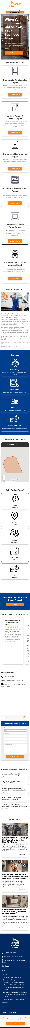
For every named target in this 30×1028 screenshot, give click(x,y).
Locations (5, 1002)
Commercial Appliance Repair (12, 977)
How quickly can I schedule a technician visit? (11, 782)
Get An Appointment (14, 53)
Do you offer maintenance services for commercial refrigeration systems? (14, 806)
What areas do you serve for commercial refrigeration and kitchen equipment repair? (14, 790)
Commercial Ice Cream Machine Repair (14, 988)
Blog (3, 1006)
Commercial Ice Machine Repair (14, 985)
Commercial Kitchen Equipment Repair (15, 992)
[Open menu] (28, 4)
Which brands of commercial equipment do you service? (11, 798)
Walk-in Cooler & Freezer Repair (14, 982)
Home (3, 970)
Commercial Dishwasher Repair (14, 999)
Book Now (15, 604)
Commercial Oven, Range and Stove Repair (15, 996)
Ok (15, 1023)
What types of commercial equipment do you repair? (11, 775)
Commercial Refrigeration (11, 980)
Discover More (15, 95)
